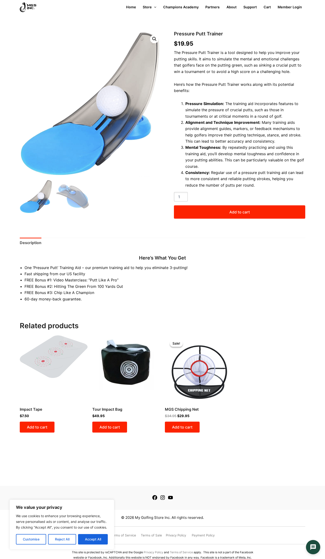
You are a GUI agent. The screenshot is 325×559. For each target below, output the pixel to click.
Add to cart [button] (37, 427)
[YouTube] (170, 497)
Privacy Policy (153, 552)
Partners (212, 7)
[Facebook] (154, 497)
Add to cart (239, 212)
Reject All (62, 539)
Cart (267, 7)
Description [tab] (30, 242)
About (231, 7)
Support (250, 7)
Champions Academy (181, 7)
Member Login (290, 7)
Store (147, 7)
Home (131, 7)
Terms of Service (181, 552)
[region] (62, 524)
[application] (154, 7)
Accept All (93, 539)
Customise (31, 539)
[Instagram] (162, 497)
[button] (154, 39)
